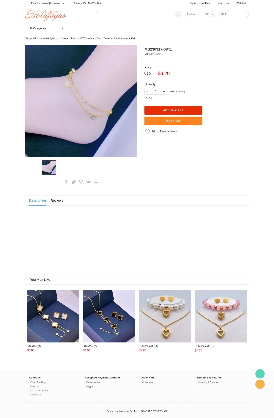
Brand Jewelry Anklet (124, 38)
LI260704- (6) (90, 346)
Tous (85, 28)
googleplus (81, 182)
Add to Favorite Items (164, 131)
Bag (215, 28)
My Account (223, 3)
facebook (66, 182)
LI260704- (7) (34, 346)
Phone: (87, 3)
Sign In (193, 3)
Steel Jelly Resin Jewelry (123, 28)
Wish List (241, 3)
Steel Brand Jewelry (155, 28)
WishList (34, 386)
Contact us (35, 394)
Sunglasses (201, 28)
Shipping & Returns (208, 382)
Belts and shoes (232, 28)
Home (43, 38)
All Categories (38, 28)
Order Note (147, 382)
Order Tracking (37, 382)
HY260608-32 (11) (204, 346)
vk (88, 182)
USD (147, 73)
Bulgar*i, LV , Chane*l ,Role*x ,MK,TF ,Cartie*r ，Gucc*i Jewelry (79, 38)
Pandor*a (98, 28)
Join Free (205, 3)
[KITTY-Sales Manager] (260, 373)
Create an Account (39, 390)
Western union (93, 382)
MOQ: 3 (148, 97)
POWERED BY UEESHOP (154, 411)
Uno (74, 28)
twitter (73, 182)
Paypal (89, 386)
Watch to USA (181, 28)
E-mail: (48, 3)
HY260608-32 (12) (148, 346)
